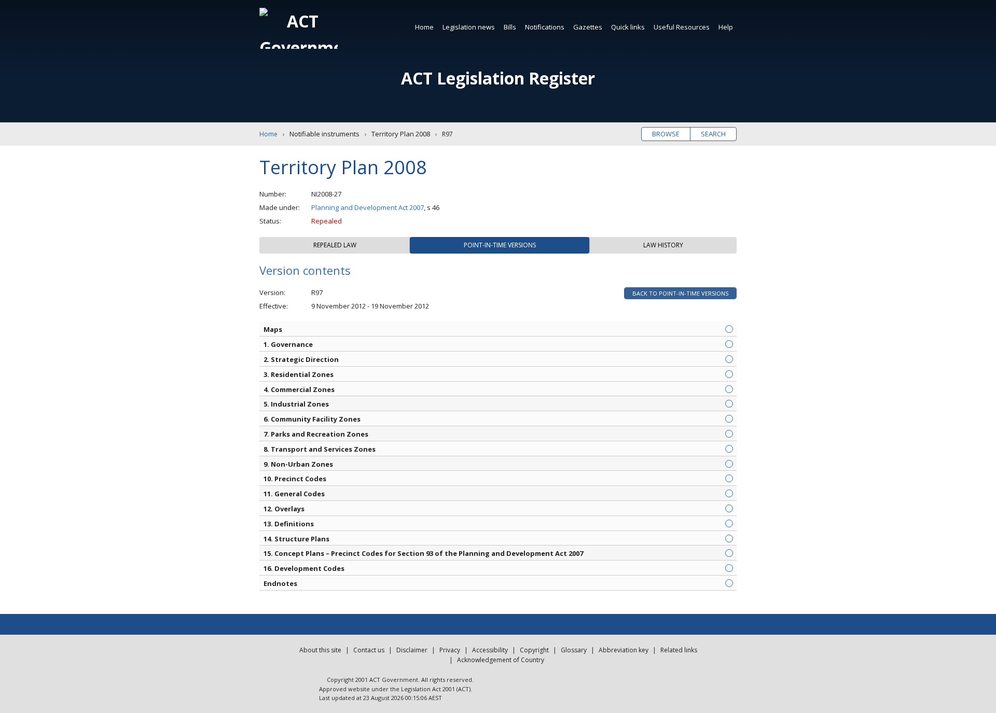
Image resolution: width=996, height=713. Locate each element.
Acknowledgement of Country (500, 659)
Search (713, 133)
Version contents (305, 270)
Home (424, 27)
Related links (678, 650)
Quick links (628, 27)
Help (725, 27)
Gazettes (587, 27)
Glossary (574, 650)
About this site (320, 650)
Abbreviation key (623, 650)
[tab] (334, 245)
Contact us (368, 650)
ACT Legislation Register (498, 78)
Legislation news (468, 27)
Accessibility (490, 650)
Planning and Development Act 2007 (367, 207)
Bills (510, 27)
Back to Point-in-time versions (680, 293)
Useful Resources (682, 27)
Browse (666, 133)
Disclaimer (411, 650)
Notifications (544, 27)
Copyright (534, 650)
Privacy (449, 650)
